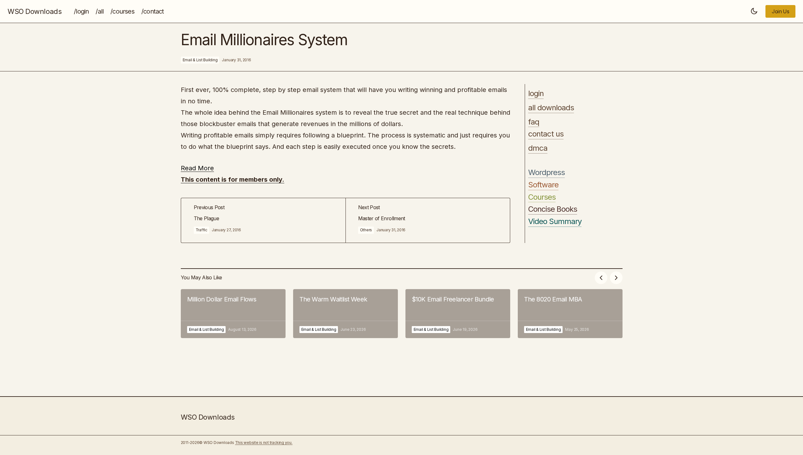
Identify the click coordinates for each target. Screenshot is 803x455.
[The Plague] (263, 220)
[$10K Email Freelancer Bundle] (457, 313)
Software (543, 184)
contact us (546, 134)
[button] (754, 11)
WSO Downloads (35, 11)
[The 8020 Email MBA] (570, 313)
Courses (542, 197)
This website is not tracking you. (263, 442)
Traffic (201, 230)
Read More (197, 168)
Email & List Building (200, 60)
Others (366, 230)
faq (533, 122)
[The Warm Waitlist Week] (345, 313)
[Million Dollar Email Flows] (233, 313)
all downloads (551, 107)
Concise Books (552, 209)
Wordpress (546, 172)
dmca (537, 148)
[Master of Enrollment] (427, 220)
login (536, 93)
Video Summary (555, 221)
